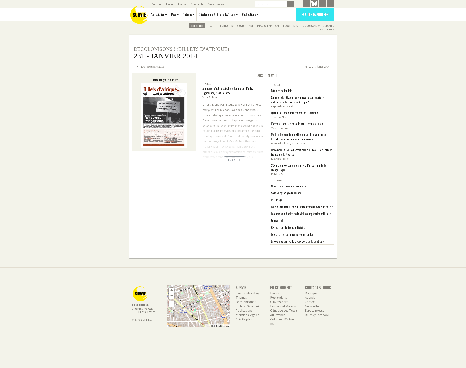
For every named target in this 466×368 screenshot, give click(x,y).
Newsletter (198, 4)
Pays (173, 14)
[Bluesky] (314, 6)
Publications (249, 14)
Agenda (170, 4)
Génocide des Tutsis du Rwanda (300, 25)
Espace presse (216, 4)
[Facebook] (322, 4)
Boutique (157, 4)
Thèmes (187, 14)
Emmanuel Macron (267, 25)
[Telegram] (306, 4)
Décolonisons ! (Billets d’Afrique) (217, 14)
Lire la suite (233, 160)
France (212, 25)
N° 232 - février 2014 (317, 66)
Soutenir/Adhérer (315, 14)
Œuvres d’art (245, 25)
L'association (157, 14)
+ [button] (171, 290)
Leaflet (209, 325)
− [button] (171, 295)
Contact (183, 4)
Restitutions (226, 25)
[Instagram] (330, 4)
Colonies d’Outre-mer (326, 27)
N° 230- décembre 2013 (150, 66)
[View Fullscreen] (171, 304)
